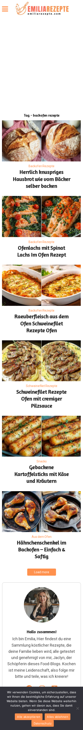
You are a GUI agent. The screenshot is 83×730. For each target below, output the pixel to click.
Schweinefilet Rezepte (41, 385)
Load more (41, 572)
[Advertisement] (41, 63)
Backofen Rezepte (41, 166)
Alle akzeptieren (28, 717)
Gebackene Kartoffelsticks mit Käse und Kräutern (41, 474)
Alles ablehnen (57, 717)
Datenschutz (43, 723)
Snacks (42, 461)
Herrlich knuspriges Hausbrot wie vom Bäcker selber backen (41, 179)
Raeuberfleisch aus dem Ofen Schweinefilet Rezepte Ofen (41, 323)
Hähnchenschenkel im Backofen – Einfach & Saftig (41, 549)
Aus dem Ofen (42, 536)
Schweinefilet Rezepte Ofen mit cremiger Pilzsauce (41, 399)
